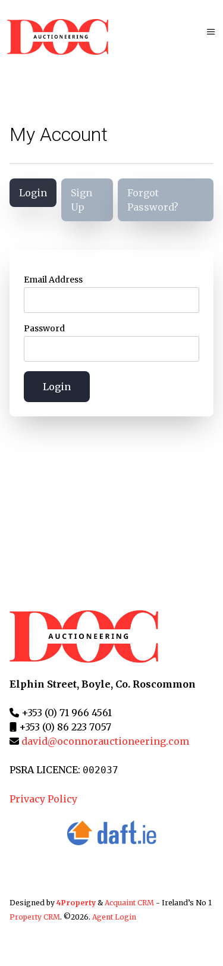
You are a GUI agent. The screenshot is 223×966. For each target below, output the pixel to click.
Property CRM (35, 916)
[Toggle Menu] (211, 31)
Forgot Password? (152, 200)
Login (33, 193)
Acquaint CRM (129, 902)
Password (44, 328)
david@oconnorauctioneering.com (105, 741)
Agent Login (114, 916)
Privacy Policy (43, 799)
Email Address (53, 279)
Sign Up (81, 200)
